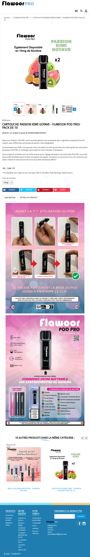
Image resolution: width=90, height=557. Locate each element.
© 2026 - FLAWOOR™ (12, 554)
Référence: (6, 120)
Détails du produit (29, 197)
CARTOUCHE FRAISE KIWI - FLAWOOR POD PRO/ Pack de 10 (66, 490)
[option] (23, 469)
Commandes (36, 523)
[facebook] (79, 524)
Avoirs (34, 526)
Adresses (35, 528)
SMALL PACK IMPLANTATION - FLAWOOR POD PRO (24, 490)
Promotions (9, 515)
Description (9, 198)
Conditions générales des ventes (22, 535)
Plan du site (22, 550)
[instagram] (84, 524)
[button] (82, 438)
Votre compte (35, 512)
